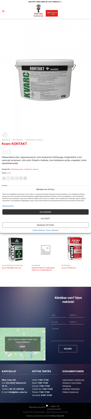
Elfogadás (45, 212)
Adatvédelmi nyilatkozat (73, 380)
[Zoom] (5, 134)
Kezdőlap (6, 140)
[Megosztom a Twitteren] (12, 178)
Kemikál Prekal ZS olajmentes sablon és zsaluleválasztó (43, 269)
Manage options (45, 225)
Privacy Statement (52, 230)
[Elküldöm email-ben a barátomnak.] (17, 178)
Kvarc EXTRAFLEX (69, 268)
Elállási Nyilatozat (70, 392)
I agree (22, 347)
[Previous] (2, 257)
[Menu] (3, 11)
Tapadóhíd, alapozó (34, 140)
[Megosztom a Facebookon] (8, 178)
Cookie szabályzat (39, 230)
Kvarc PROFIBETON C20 (11, 268)
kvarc (9, 173)
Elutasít (45, 218)
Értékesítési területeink (34, 412)
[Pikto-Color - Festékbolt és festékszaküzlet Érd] (45, 11)
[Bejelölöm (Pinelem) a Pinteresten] (21, 178)
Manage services (8, 206)
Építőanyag (18, 140)
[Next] (89, 257)
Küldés (68, 349)
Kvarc (21, 169)
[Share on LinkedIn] (25, 178)
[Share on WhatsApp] (4, 178)
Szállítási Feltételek (71, 389)
